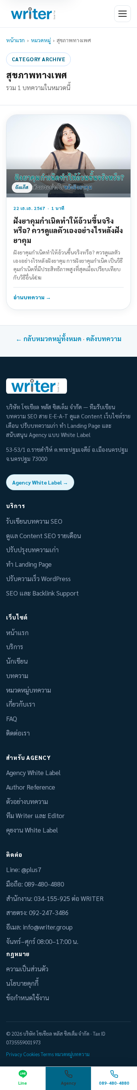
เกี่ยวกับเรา (20, 704)
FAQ (11, 718)
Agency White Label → (40, 482)
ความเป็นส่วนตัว (27, 968)
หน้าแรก (15, 40)
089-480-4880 (44, 884)
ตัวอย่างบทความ (27, 801)
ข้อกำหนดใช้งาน (27, 997)
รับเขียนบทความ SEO (34, 521)
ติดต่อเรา (18, 733)
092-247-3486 (48, 912)
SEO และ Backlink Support (42, 593)
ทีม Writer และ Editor (35, 815)
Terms (47, 1054)
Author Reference (30, 787)
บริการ (14, 646)
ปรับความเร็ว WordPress (38, 578)
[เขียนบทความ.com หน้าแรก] (34, 13)
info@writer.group (48, 927)
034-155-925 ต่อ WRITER (69, 898)
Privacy (14, 1054)
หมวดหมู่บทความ (28, 690)
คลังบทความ (103, 338)
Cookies (31, 1054)
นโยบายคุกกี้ (22, 983)
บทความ (17, 675)
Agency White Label (33, 772)
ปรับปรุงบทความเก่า (32, 549)
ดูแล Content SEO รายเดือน (43, 535)
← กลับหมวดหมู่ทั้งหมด (48, 338)
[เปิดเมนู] (122, 13)
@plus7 (31, 869)
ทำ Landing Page (29, 564)
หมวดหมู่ (41, 40)
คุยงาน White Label (32, 830)
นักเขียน (17, 661)
